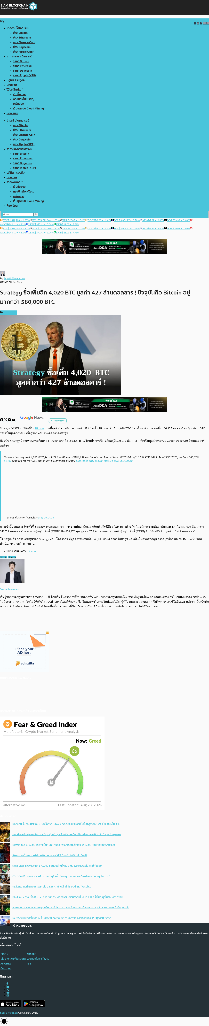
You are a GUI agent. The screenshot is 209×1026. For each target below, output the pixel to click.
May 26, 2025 (46, 517)
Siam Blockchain (9, 1012)
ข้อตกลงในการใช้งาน (38, 959)
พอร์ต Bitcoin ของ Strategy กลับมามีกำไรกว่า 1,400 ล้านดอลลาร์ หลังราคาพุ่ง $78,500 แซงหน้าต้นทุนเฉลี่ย (70, 907)
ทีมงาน (4, 954)
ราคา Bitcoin (21, 61)
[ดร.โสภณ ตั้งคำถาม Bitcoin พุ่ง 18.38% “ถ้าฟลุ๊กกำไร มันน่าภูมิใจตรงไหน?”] (5, 890)
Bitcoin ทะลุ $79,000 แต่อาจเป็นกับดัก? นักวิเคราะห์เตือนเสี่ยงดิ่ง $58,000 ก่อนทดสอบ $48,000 (63, 845)
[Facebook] (2, 420)
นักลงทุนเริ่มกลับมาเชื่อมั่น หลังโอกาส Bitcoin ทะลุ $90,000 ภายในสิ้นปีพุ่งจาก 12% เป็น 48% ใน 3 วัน (66, 824)
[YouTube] (14, 420)
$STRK (90, 460)
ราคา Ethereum (22, 66)
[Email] (8, 995)
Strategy (12, 557)
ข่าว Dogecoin (22, 47)
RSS (29, 964)
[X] (6, 420)
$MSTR (80, 460)
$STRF (99, 460)
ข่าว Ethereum (22, 37)
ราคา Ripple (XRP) (24, 75)
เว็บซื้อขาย (19, 94)
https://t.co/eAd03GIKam (118, 460)
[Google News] (32, 420)
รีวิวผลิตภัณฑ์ (15, 89)
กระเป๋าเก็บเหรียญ (23, 99)
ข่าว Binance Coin (24, 42)
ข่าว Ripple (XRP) (23, 51)
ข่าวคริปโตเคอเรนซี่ (18, 28)
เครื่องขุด (18, 103)
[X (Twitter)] (8, 989)
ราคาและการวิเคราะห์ (19, 56)
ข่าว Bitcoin (20, 33)
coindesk (31, 551)
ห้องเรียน (12, 113)
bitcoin (3, 557)
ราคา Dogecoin (22, 70)
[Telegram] (10, 420)
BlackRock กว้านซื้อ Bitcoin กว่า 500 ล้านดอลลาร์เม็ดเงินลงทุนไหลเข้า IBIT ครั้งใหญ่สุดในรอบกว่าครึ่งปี (67, 897)
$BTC (7, 460)
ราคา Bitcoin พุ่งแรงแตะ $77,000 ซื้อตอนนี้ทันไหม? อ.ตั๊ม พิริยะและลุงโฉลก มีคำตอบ (57, 866)
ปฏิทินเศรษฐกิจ (16, 80)
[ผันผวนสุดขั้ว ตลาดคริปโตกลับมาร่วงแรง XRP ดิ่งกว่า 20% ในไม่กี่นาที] (5, 858)
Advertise (5, 964)
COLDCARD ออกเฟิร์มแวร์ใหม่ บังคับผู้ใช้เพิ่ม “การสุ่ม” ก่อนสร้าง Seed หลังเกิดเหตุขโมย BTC (61, 876)
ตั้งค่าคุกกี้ (5, 968)
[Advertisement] (105, 489)
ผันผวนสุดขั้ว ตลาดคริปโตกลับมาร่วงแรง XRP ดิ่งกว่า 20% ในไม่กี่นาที (49, 855)
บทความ (12, 85)
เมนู (2, 20)
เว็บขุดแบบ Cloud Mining (28, 108)
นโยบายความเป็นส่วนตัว (13, 959)
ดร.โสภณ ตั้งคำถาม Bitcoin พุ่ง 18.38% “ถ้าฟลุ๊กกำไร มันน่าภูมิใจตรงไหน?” (53, 887)
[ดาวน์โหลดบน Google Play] (34, 1003)
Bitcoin (39, 428)
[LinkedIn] (8, 986)
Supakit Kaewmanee (14, 278)
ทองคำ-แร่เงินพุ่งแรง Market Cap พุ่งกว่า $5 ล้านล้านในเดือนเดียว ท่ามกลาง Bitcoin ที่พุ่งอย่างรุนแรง (66, 834)
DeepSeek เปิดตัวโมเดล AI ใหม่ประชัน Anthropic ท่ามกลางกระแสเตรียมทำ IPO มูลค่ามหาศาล (61, 918)
